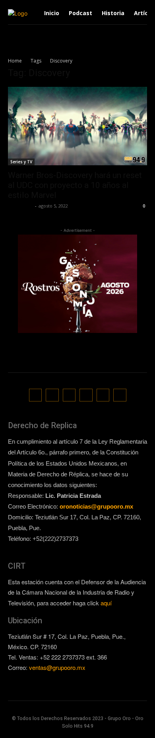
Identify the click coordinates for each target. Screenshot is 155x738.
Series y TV (21, 161)
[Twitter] (86, 395)
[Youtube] (119, 395)
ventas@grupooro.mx (57, 667)
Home (15, 60)
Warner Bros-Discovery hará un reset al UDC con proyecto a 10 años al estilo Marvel (75, 185)
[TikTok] (69, 395)
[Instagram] (52, 395)
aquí (106, 603)
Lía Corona (20, 206)
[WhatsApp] (103, 395)
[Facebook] (35, 395)
